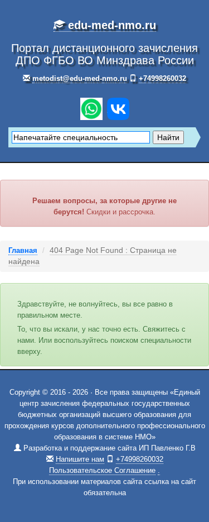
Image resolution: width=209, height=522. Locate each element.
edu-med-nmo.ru (110, 25)
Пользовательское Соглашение (102, 470)
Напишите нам (80, 459)
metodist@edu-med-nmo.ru (79, 78)
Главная (22, 250)
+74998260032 (162, 78)
